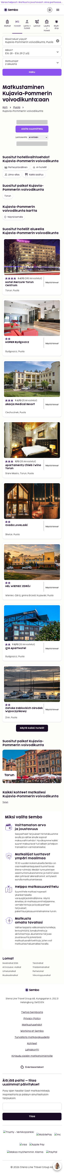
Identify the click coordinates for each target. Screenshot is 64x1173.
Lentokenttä (21, 137)
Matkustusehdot (32, 1024)
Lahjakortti (32, 1049)
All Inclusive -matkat (11, 967)
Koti (5, 107)
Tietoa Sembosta (32, 1012)
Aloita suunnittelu (32, 129)
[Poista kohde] (57, 41)
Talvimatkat (38, 963)
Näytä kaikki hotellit (32, 728)
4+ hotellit (41, 167)
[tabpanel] (32, 56)
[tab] (7, 26)
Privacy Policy (32, 1018)
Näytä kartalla (15, 217)
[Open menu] (57, 9)
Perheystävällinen (17, 167)
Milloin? (9, 50)
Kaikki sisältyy (36, 174)
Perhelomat (38, 971)
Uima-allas (13, 174)
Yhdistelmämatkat (41, 967)
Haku (32, 72)
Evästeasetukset (34, 1067)
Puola (16, 107)
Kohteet (32, 1043)
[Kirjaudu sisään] (49, 9)
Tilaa (32, 1116)
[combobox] (29, 42)
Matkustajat (11, 61)
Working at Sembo (32, 1031)
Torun (7, 196)
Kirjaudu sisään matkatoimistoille (32, 1056)
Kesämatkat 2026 (10, 963)
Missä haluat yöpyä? (16, 39)
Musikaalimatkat (10, 975)
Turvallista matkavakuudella (32, 1037)
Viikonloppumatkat (42, 975)
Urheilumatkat (9, 971)
